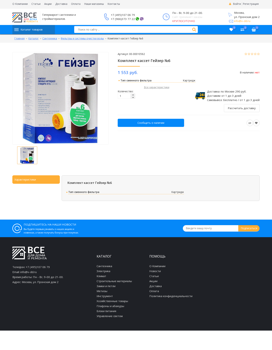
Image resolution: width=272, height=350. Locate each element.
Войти (237, 4)
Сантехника (104, 266)
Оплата (75, 4)
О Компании (20, 4)
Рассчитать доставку (242, 108)
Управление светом (110, 316)
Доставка (61, 4)
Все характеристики (156, 87)
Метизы (102, 291)
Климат (101, 276)
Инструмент (105, 296)
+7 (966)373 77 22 (123, 19)
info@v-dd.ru (242, 21)
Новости (155, 271)
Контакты (114, 4)
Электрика (103, 271)
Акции (48, 4)
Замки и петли (106, 286)
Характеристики (25, 179)
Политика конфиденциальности (170, 296)
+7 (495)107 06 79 (123, 15)
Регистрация (251, 4)
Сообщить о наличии (150, 122)
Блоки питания (106, 311)
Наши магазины (94, 4)
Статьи (36, 4)
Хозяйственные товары (112, 301)
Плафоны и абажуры (110, 306)
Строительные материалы (114, 281)
